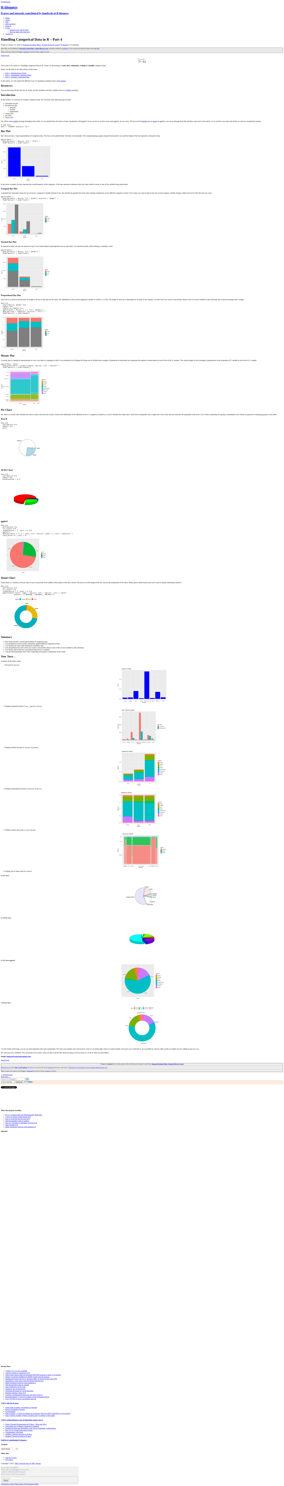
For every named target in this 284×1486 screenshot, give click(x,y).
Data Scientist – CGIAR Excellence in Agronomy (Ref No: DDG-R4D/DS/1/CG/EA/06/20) (37, 1413)
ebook (155, 121)
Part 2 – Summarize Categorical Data (18, 75)
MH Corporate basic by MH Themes (28, 1463)
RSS (7, 22)
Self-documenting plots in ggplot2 (17, 1121)
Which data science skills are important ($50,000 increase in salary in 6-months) (33, 1375)
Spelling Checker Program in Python (18, 1436)
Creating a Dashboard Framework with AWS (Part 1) (24, 1395)
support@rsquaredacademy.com (18, 1056)
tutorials (144, 121)
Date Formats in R (11, 1125)
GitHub (68, 90)
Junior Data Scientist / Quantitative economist (21, 1407)
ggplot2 (63, 81)
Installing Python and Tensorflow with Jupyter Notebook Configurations (30, 1428)
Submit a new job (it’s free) (19, 30)
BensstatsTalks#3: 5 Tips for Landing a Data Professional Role (27, 1397)
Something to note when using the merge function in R (24, 1381)
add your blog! (10, 24)
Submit (6, 1480)
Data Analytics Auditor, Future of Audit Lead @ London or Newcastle (30, 1415)
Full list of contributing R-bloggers (14, 1440)
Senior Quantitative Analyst (15, 1409)
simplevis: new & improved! (15, 1389)
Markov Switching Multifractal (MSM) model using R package (27, 1377)
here (98, 48)
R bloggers (65, 45)
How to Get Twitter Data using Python (19, 1430)
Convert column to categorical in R (17, 1373)
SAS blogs (9, 1460)
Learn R (8, 26)
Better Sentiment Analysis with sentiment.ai (20, 1127)
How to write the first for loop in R (17, 1119)
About (7, 20)
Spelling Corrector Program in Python (18, 1434)
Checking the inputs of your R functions (19, 1391)
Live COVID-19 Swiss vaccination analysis (20, 1399)
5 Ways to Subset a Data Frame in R (18, 1117)
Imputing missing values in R (15, 1393)
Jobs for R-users (12, 1403)
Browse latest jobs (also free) (20, 32)
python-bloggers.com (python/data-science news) (24, 1420)
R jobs (7, 28)
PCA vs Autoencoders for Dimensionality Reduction (23, 1115)
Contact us (9, 34)
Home (7, 18)
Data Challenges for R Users (15, 1387)
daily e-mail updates (21, 1067)
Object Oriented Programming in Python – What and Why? (26, 1424)
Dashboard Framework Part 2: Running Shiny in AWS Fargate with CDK (31, 1379)
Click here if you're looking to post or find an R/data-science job (87, 1067)
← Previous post (7, 1075)
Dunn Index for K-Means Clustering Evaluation (22, 1426)
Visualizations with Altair (14, 1432)
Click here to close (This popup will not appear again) (19, 1484)
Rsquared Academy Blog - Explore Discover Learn (41, 45)
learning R (51, 1067)
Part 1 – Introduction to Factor (15, 73)
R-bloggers (65, 48)
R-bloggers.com (6, 1067)
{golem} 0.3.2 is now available (16, 1371)
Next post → (5, 1077)
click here (26, 52)
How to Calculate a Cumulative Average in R (21, 1123)
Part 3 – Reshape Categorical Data (17, 77)
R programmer (10, 1411)
